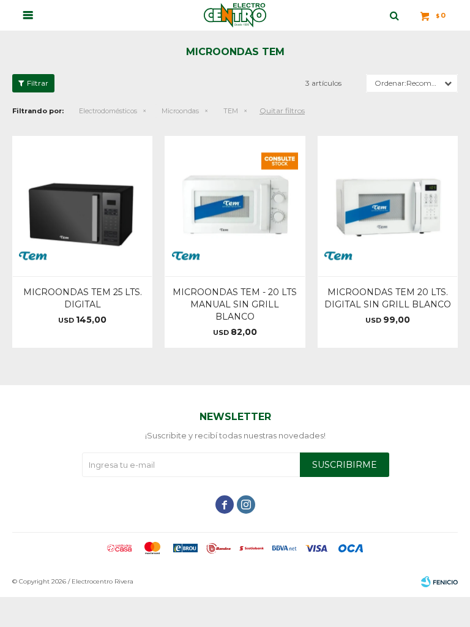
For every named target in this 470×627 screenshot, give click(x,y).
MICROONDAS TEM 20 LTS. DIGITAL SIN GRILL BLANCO (387, 298)
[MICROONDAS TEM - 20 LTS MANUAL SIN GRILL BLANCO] (235, 206)
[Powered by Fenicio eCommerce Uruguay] (439, 582)
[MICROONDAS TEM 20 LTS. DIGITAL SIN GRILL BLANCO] (388, 206)
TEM (230, 111)
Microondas (180, 111)
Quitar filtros (282, 110)
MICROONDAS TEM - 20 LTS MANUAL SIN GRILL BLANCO (235, 304)
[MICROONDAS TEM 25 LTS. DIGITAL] (82, 206)
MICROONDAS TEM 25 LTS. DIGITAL (82, 298)
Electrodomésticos (108, 111)
